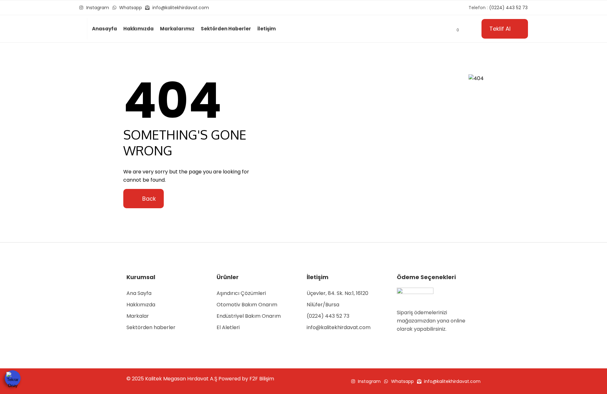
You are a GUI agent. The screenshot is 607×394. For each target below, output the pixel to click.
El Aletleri (228, 327)
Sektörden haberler (150, 327)
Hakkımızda (138, 28)
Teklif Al (500, 29)
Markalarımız (177, 28)
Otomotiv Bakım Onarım (247, 304)
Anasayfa (104, 28)
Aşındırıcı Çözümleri (241, 293)
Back (148, 199)
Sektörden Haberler (226, 28)
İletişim (266, 28)
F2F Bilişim (261, 378)
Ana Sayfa (138, 293)
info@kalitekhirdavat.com (339, 327)
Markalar (137, 316)
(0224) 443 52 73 (328, 316)
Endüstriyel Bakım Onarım (249, 316)
